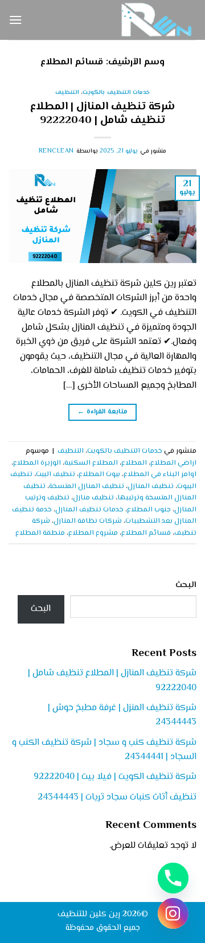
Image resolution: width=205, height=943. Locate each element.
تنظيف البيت (55, 474)
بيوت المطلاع (99, 474)
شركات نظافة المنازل (88, 521)
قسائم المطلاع (146, 533)
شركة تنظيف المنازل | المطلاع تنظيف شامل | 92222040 (102, 113)
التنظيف (67, 92)
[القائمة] (15, 20)
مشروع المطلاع (93, 533)
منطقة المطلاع (40, 533)
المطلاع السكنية (91, 463)
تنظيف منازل (93, 497)
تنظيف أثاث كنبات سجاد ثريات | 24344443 (117, 797)
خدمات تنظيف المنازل (89, 509)
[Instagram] (173, 913)
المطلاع (134, 463)
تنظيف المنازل (151, 486)
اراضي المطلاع (173, 463)
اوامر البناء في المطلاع (160, 474)
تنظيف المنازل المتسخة (86, 486)
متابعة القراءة (102, 412)
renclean (56, 151)
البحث (185, 585)
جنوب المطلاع (149, 509)
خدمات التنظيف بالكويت (116, 92)
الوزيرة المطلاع (37, 463)
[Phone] (173, 878)
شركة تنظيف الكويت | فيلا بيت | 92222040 (115, 777)
